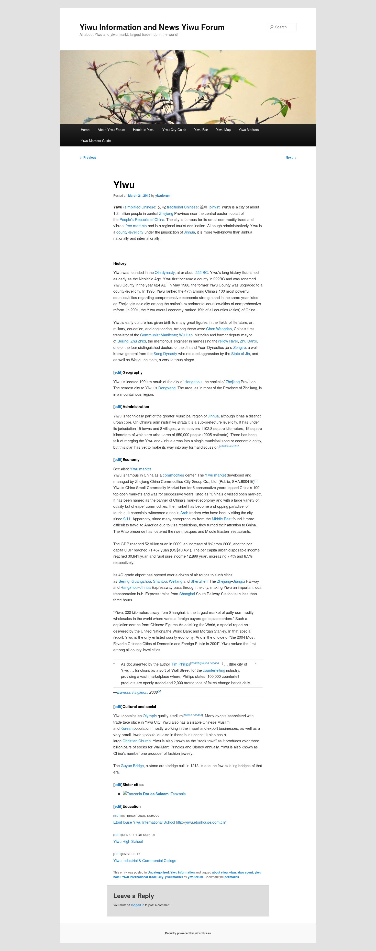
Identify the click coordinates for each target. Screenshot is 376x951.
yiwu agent (245, 872)
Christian (130, 740)
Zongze (239, 347)
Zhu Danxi (248, 341)
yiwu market (174, 877)
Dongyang (166, 387)
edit (118, 372)
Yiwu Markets (249, 129)
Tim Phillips (180, 664)
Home (85, 129)
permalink (232, 877)
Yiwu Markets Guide (96, 140)
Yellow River (227, 341)
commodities (173, 475)
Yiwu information (182, 872)
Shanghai (187, 593)
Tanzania (178, 793)
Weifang (175, 581)
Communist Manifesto (158, 334)
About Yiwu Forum (111, 129)
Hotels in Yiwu (143, 129)
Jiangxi (239, 581)
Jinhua (189, 232)
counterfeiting (214, 670)
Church (144, 740)
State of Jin (240, 353)
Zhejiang (166, 213)
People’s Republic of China (141, 219)
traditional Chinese (182, 206)
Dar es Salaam (156, 794)
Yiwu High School (128, 841)
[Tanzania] (132, 793)
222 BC (201, 272)
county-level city (129, 232)
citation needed (229, 446)
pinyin (214, 206)
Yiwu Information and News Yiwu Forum (152, 26)
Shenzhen (199, 581)
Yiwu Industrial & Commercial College (144, 860)
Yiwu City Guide (174, 129)
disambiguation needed (205, 663)
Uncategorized (158, 872)
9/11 (126, 518)
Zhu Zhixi (138, 341)
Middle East (221, 518)
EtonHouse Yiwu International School (144, 822)
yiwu (232, 872)
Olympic (150, 715)
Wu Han (186, 334)
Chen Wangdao (219, 328)
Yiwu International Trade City (142, 877)
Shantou (160, 581)
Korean (126, 728)
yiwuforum (163, 195)
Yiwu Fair (201, 129)
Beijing (122, 341)
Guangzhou (141, 581)
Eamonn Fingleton (132, 692)
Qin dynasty (165, 272)
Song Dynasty (165, 353)
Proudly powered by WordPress (188, 933)
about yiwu (220, 872)
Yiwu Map (223, 129)
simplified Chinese (140, 206)
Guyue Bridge (132, 765)
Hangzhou (193, 381)
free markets (136, 225)
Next (291, 157)
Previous (88, 157)
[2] (159, 691)
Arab (184, 512)
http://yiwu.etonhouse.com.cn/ (201, 822)
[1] (256, 480)
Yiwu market (140, 468)
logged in (137, 905)
